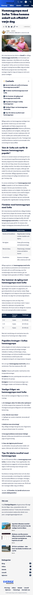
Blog (13, 530)
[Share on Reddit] (11, 26)
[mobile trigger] (29, 2)
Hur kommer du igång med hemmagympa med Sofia (13, 97)
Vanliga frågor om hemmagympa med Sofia (15, 108)
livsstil (22, 55)
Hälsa (16, 566)
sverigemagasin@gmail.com (13, 515)
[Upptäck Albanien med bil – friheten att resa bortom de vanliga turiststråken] (6, 526)
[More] (17, 26)
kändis (16, 569)
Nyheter (16, 575)
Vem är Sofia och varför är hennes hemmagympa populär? (16, 86)
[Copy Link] (14, 26)
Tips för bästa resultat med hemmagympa (14, 114)
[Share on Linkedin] (9, 26)
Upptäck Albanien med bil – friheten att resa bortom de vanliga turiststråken (21, 526)
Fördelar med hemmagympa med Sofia (16, 92)
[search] (18, 2)
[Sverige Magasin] (9, 2)
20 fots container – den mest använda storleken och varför (21, 549)
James (8, 31)
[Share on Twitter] (6, 26)
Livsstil (13, 31)
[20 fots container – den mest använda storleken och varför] (6, 548)
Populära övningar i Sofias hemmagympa (13, 103)
